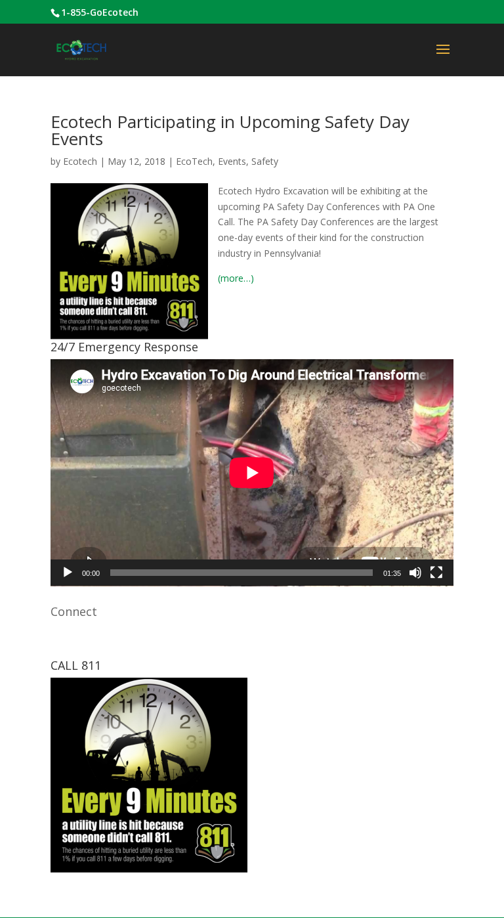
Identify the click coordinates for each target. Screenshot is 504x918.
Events (232, 161)
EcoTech (194, 161)
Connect (74, 611)
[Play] (67, 572)
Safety (264, 161)
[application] (252, 472)
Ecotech (80, 161)
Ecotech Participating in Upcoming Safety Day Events (230, 130)
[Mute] (415, 572)
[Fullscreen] (436, 572)
